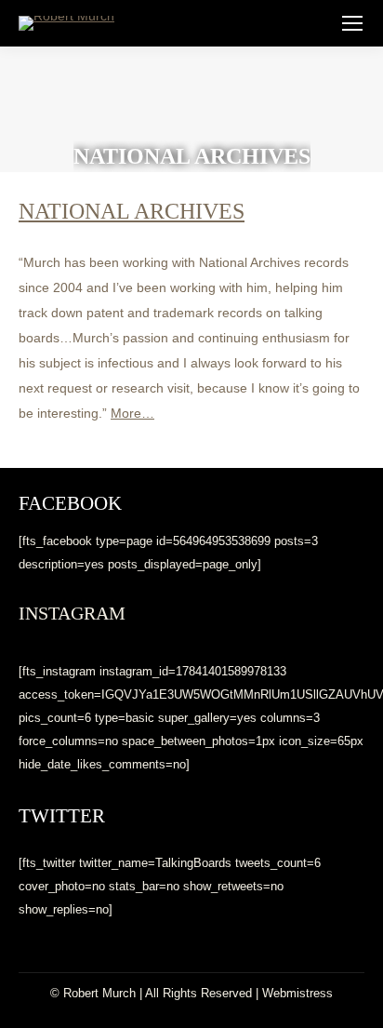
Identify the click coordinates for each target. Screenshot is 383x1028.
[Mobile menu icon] (352, 23)
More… (132, 413)
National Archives (131, 211)
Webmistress (297, 993)
